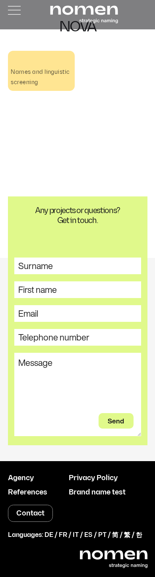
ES (88, 535)
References (27, 492)
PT (102, 535)
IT (76, 535)
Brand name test (97, 492)
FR (63, 535)
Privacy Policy (93, 478)
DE (49, 535)
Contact (30, 513)
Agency (21, 478)
